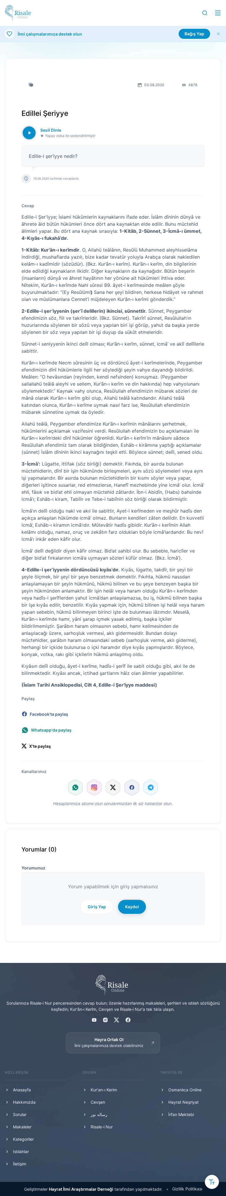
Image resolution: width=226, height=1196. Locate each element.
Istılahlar (21, 1151)
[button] (205, 13)
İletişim (19, 1163)
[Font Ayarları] (212, 1182)
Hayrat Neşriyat (183, 1102)
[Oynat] (29, 132)
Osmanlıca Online (185, 1089)
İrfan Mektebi (181, 1114)
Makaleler (22, 1126)
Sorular (19, 1114)
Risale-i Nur (102, 1126)
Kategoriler (23, 1139)
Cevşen (98, 1102)
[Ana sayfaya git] (18, 13)
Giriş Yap (97, 906)
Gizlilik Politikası (187, 1188)
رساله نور (99, 1114)
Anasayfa (22, 1089)
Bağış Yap (194, 33)
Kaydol (132, 906)
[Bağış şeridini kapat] (218, 34)
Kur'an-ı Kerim (104, 1089)
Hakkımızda (24, 1102)
